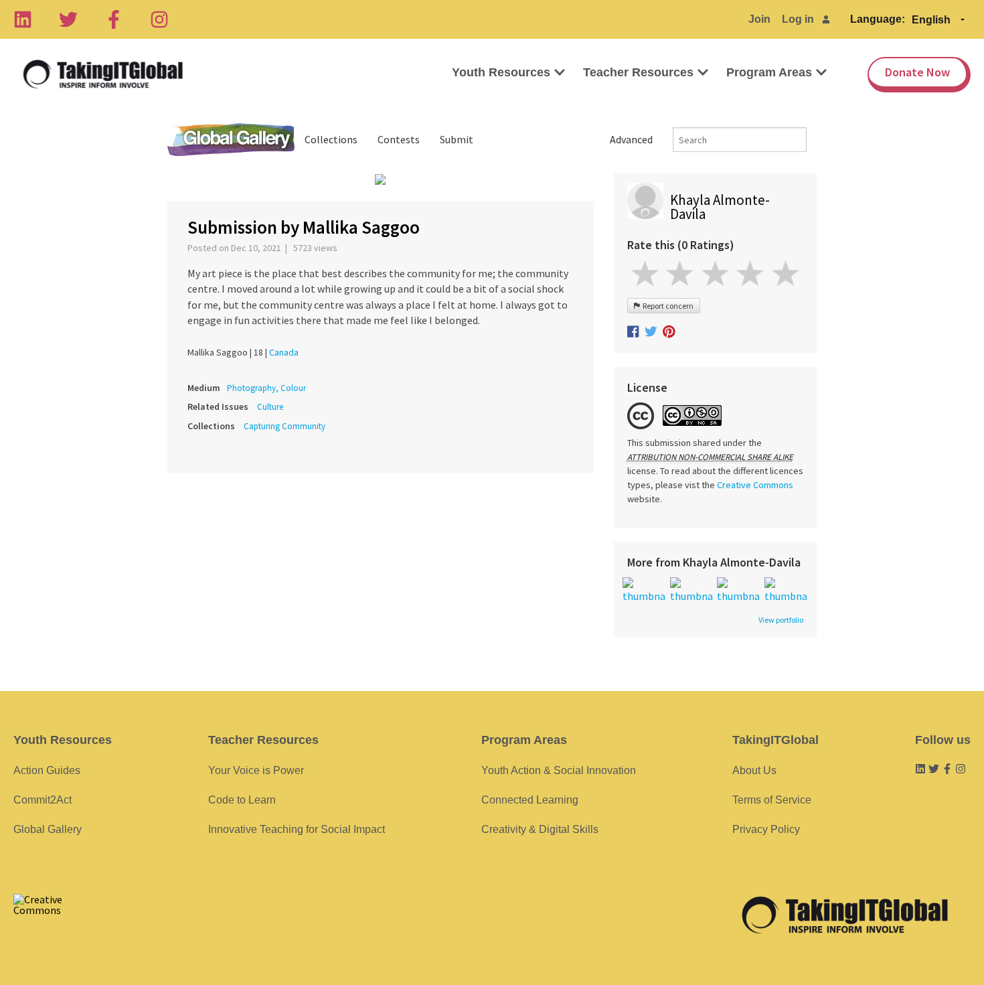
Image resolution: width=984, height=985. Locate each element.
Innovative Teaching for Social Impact (296, 829)
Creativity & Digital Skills (539, 829)
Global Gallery (231, 139)
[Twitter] (68, 19)
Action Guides (46, 770)
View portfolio (780, 620)
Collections (331, 139)
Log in (798, 19)
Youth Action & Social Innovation (558, 770)
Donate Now (917, 72)
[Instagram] (159, 19)
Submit (456, 139)
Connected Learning (529, 800)
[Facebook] (113, 19)
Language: (877, 19)
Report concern (666, 306)
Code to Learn (242, 800)
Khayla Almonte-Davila (720, 207)
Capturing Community (284, 426)
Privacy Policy (766, 829)
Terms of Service (771, 800)
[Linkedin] (22, 19)
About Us (754, 770)
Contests (399, 139)
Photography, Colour (266, 388)
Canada (284, 352)
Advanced (631, 139)
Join (759, 19)
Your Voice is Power (256, 770)
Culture (270, 406)
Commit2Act (42, 800)
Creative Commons (755, 485)
